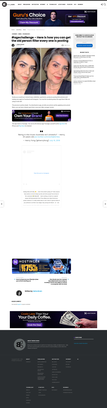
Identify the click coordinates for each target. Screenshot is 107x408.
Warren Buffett (56, 382)
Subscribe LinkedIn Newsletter (84, 45)
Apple (27, 397)
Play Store (22, 126)
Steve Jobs (54, 377)
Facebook (68, 367)
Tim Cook (54, 379)
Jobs (39, 392)
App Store (62, 123)
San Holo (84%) (36, 205)
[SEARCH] (105, 4)
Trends (28, 395)
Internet (42, 4)
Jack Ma (54, 367)
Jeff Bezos (54, 369)
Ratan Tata (55, 374)
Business (80, 4)
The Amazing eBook (41, 370)
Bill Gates (54, 362)
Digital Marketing (42, 362)
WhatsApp (68, 362)
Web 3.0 (28, 390)
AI (47, 4)
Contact (28, 362)
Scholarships (41, 395)
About (20, 4)
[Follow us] (102, 4)
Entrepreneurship (67, 390)
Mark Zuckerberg (56, 372)
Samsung (28, 400)
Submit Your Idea (42, 390)
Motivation (35, 4)
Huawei (28, 402)
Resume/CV (40, 367)
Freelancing (26, 4)
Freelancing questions (41, 374)
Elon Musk (54, 364)
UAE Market (40, 364)
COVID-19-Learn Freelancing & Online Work (41, 378)
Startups (69, 4)
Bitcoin (68, 364)
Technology (53, 4)
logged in (19, 304)
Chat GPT (28, 392)
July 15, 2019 (54, 140)
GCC (75, 4)
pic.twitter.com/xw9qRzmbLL (47, 137)
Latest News (61, 4)
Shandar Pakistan (67, 392)
